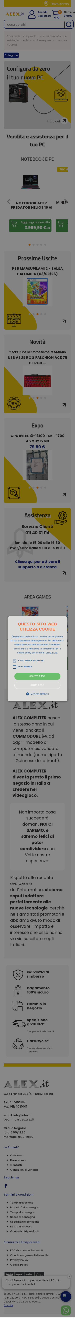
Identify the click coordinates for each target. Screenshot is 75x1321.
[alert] (37, 658)
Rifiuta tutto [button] (37, 685)
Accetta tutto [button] (37, 676)
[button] (37, 658)
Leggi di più (52, 653)
